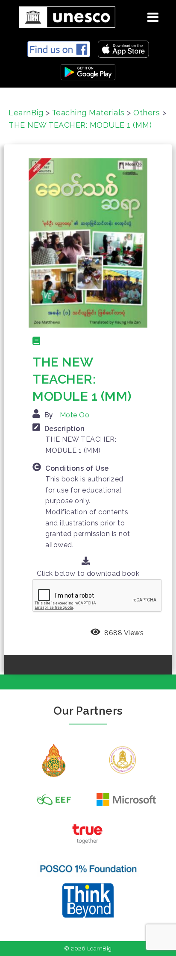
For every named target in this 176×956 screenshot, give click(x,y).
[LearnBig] (64, 16)
